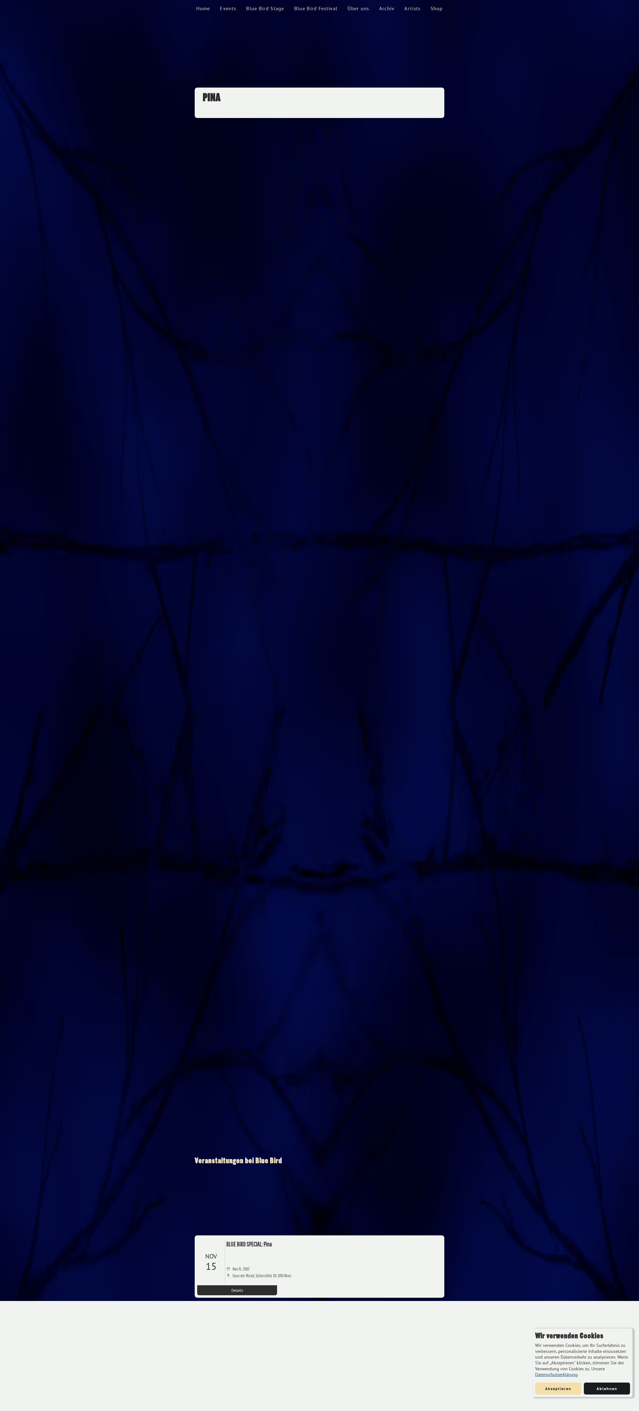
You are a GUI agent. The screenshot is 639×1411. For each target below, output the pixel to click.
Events (228, 8)
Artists (412, 8)
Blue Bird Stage (265, 8)
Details (237, 1290)
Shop (437, 8)
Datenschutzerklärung (556, 1374)
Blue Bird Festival (315, 8)
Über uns (358, 8)
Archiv (387, 8)
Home (203, 8)
